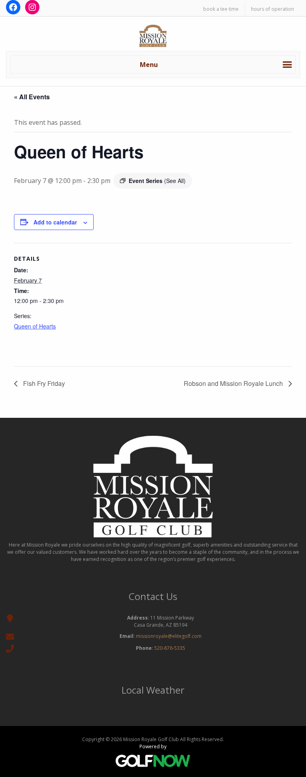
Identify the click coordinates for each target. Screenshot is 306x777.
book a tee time (221, 9)
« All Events (32, 96)
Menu (149, 64)
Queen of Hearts (35, 326)
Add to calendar (55, 222)
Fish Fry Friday (43, 383)
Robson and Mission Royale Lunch (234, 383)
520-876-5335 (169, 648)
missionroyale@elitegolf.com (169, 636)
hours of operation (272, 9)
